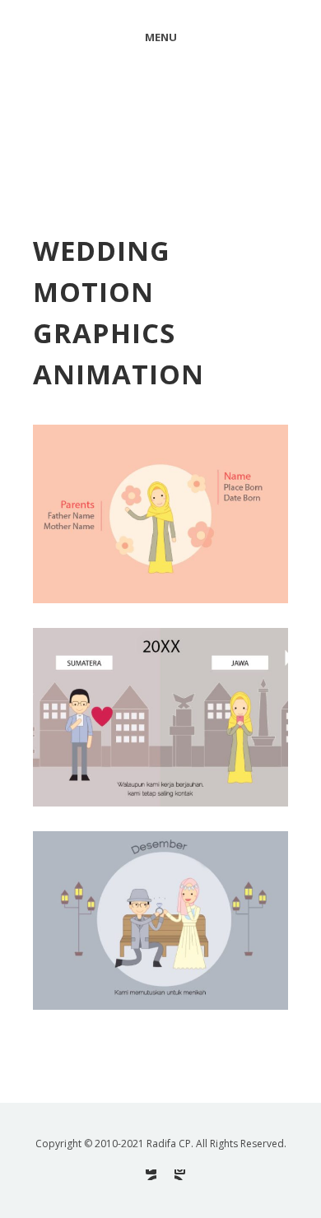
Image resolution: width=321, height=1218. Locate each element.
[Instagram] (179, 1174)
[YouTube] (151, 1174)
